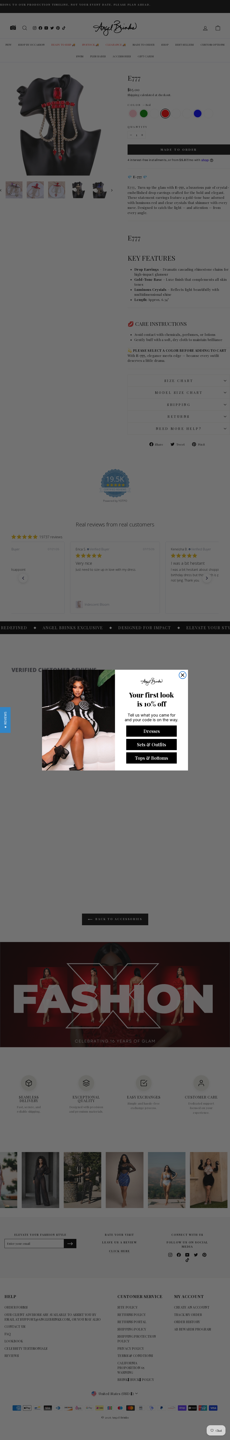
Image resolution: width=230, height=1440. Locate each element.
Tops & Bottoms (151, 758)
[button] (5, 720)
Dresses (152, 731)
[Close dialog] (182, 675)
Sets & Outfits (151, 744)
